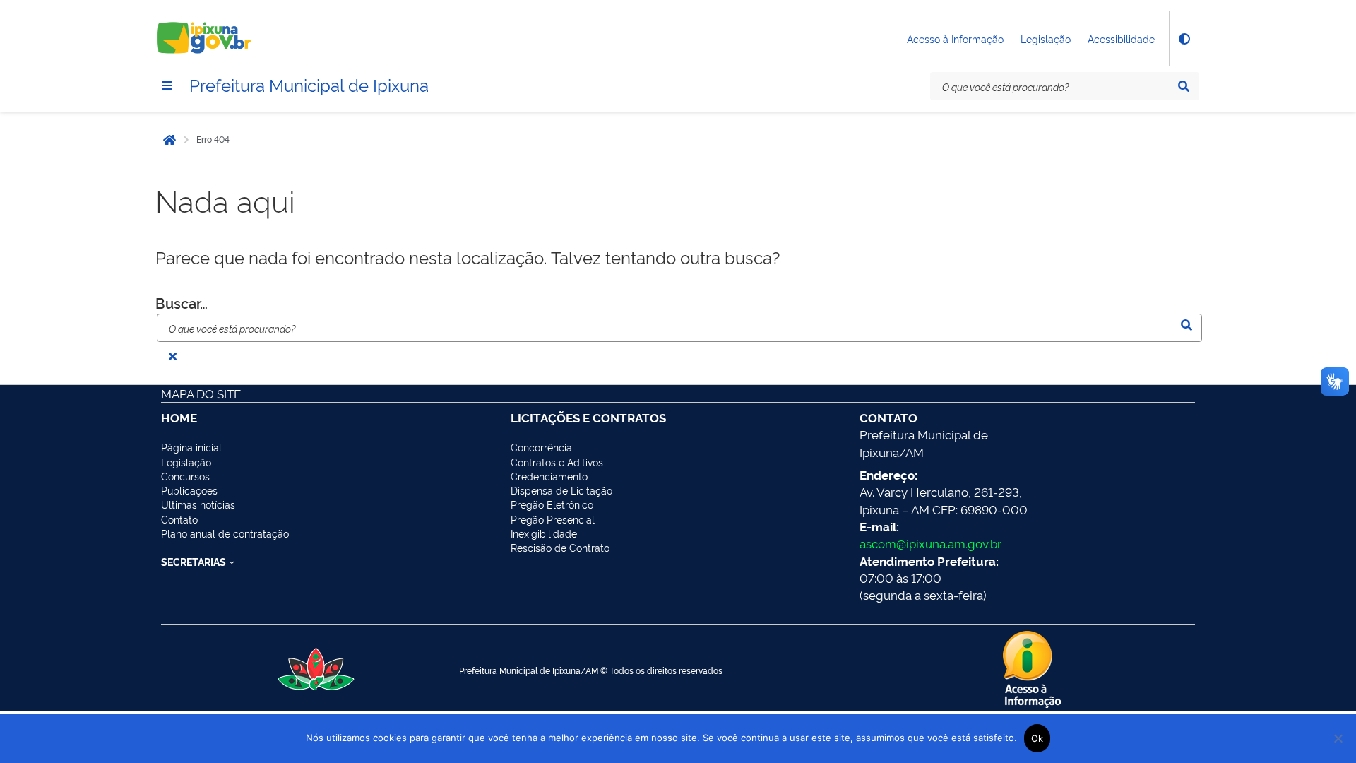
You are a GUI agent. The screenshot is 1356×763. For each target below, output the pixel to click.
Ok (1037, 738)
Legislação (1046, 38)
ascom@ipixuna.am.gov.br (930, 543)
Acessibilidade (1121, 38)
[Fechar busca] (172, 356)
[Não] (1338, 738)
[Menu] (166, 85)
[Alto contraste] (1183, 39)
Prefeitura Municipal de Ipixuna (309, 84)
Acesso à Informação (955, 38)
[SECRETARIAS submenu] (231, 561)
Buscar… (181, 302)
